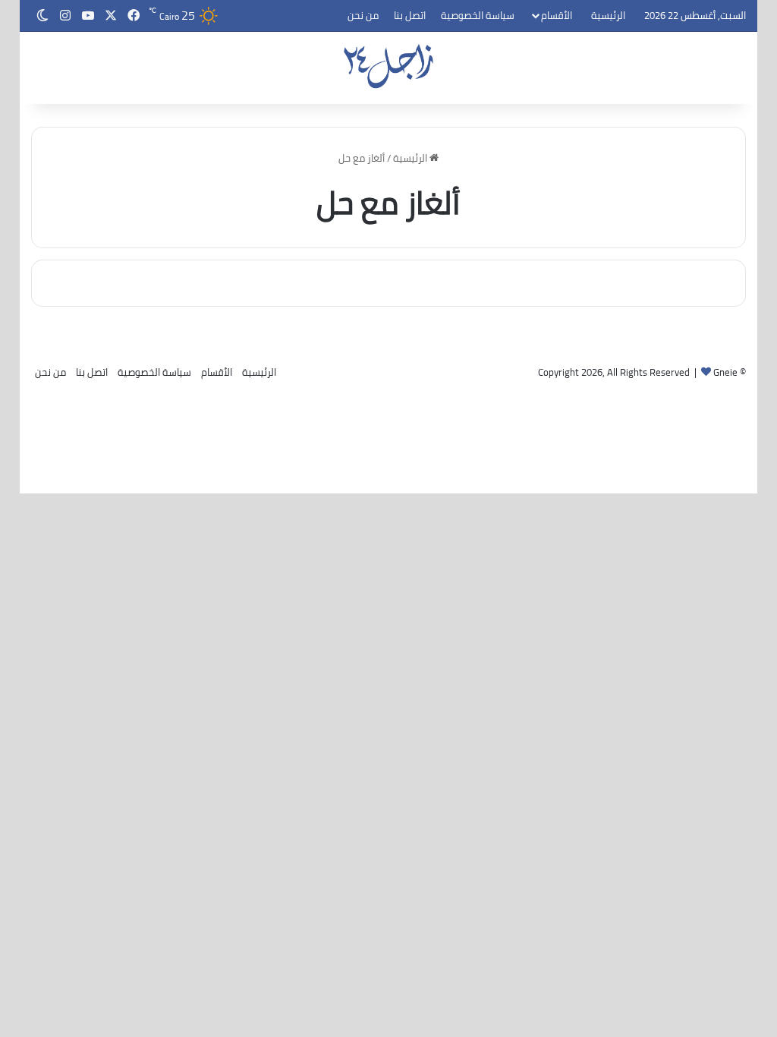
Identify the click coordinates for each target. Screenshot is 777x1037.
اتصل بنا (410, 15)
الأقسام (556, 15)
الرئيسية (608, 15)
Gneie (725, 372)
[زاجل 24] (389, 66)
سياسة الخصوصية (477, 15)
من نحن (363, 15)
